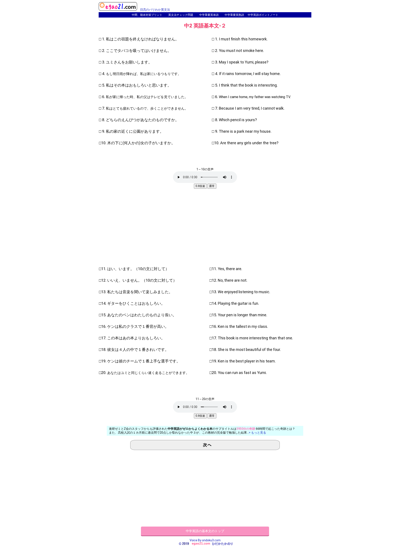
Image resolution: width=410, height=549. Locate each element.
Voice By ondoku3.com (205, 540)
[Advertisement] (205, 226)
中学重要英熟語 (234, 14)
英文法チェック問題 (180, 14)
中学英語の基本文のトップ (205, 531)
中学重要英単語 (209, 14)
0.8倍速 (200, 186)
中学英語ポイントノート (263, 14)
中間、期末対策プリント (147, 14)
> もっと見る (257, 432)
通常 (212, 186)
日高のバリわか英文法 (155, 9)
